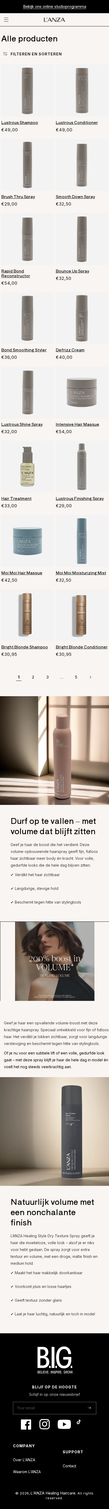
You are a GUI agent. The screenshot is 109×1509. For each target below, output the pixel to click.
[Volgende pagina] (90, 677)
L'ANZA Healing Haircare (52, 1493)
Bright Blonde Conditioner (82, 646)
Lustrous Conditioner (77, 122)
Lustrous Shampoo (19, 122)
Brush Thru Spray (18, 196)
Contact (69, 1466)
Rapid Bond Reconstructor (15, 273)
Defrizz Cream (70, 349)
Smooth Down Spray (75, 196)
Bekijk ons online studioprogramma (54, 6)
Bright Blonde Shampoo (24, 646)
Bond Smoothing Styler (24, 349)
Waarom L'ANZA (27, 1471)
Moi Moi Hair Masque (21, 572)
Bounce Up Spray (72, 271)
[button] (7, 20)
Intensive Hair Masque (77, 424)
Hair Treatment (16, 498)
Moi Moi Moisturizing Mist (81, 572)
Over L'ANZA (24, 1460)
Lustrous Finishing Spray (80, 498)
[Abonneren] (89, 1408)
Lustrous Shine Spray (22, 424)
